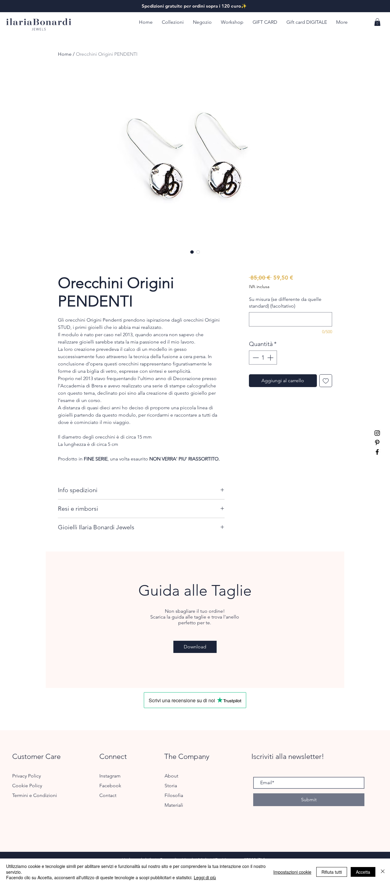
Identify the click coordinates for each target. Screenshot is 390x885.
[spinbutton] (263, 357)
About (171, 776)
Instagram (110, 776)
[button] (172, 22)
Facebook (110, 785)
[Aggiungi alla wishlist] (325, 380)
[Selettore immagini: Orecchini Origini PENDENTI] (192, 252)
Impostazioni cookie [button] (292, 872)
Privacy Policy (26, 776)
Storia (171, 785)
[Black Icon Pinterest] (377, 442)
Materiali (174, 805)
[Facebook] (377, 452)
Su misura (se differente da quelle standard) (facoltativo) (285, 302)
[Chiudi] (382, 871)
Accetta (363, 872)
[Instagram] (377, 433)
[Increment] (271, 357)
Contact (107, 795)
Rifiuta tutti (331, 872)
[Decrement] (255, 357)
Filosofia (174, 795)
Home (65, 54)
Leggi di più (205, 877)
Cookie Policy (27, 785)
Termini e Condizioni (34, 795)
